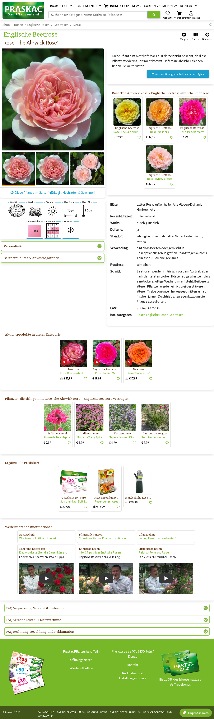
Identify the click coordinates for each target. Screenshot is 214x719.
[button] (61, 6)
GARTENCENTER (66, 712)
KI (52, 716)
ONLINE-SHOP (89, 712)
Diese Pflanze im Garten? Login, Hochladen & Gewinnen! (54, 193)
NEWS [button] (136, 6)
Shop (6, 25)
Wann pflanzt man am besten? (158, 538)
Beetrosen (61, 25)
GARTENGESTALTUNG (123, 712)
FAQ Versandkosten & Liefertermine (33, 620)
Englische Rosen (38, 25)
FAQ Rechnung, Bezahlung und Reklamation (40, 631)
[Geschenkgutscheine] (26, 672)
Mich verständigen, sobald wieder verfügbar (179, 74)
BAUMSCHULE (46, 712)
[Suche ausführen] (154, 14)
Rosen (18, 25)
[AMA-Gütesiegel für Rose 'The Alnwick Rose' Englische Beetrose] (16, 210)
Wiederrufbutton (81, 668)
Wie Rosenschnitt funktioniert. (38, 538)
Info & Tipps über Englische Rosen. (100, 552)
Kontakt (132, 665)
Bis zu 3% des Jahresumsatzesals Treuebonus (180, 682)
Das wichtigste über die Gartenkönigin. (43, 552)
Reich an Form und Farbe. (154, 552)
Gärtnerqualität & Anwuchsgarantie (32, 258)
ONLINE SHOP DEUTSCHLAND (155, 712)
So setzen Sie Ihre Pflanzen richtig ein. (102, 538)
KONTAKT (43, 716)
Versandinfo (13, 246)
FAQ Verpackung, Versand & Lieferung (35, 608)
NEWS (103, 712)
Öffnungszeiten (81, 660)
